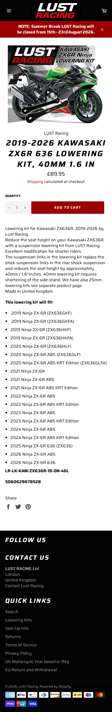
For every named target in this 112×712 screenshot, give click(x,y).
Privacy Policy (18, 653)
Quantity (13, 196)
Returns (13, 636)
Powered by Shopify (55, 686)
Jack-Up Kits (17, 628)
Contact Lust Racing (24, 586)
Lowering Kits (18, 620)
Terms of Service (21, 645)
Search (11, 611)
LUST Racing (28, 686)
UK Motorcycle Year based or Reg (37, 661)
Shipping (35, 182)
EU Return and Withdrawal (31, 670)
